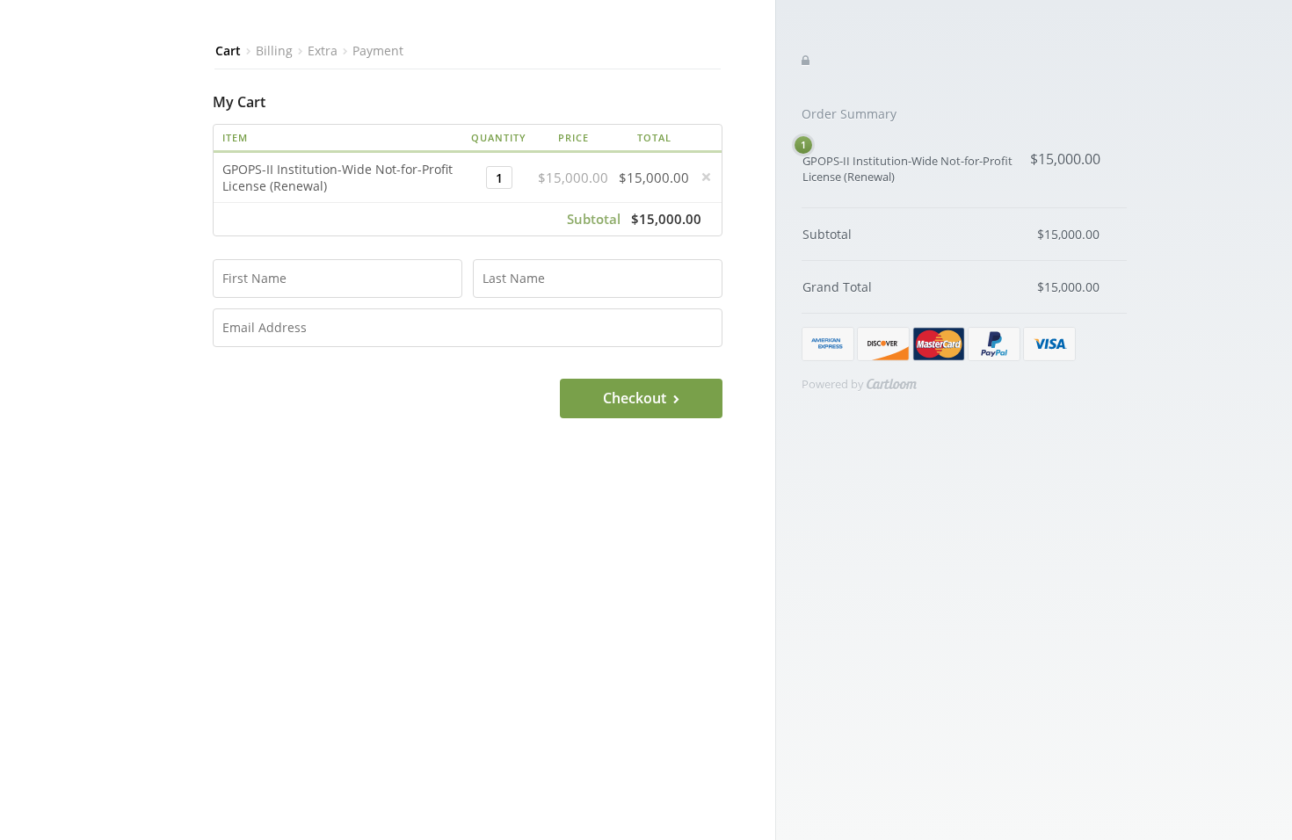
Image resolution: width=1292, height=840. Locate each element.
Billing (274, 51)
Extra (323, 51)
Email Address (253, 319)
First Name (246, 270)
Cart (228, 51)
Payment (377, 51)
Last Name (506, 270)
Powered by (834, 384)
